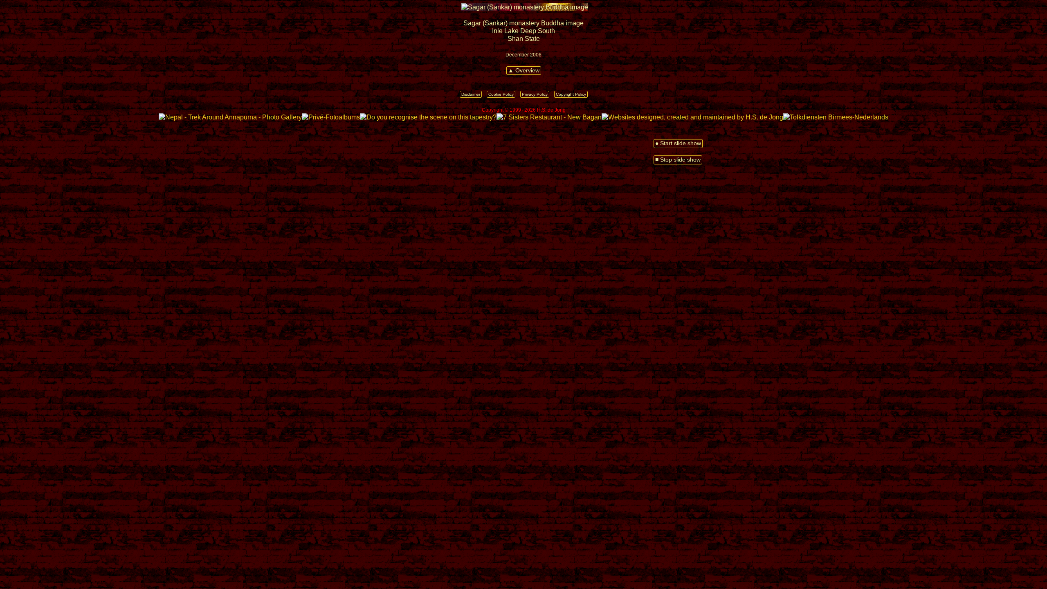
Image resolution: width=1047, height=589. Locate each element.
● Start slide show (678, 143)
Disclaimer (470, 94)
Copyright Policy (571, 94)
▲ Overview (523, 70)
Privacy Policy (535, 94)
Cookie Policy (501, 94)
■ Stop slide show (678, 160)
